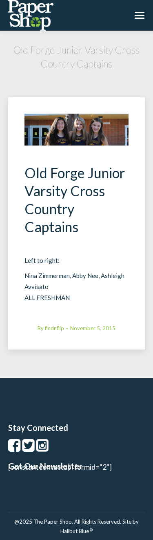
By (51, 328)
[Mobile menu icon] (139, 15)
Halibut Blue (76, 531)
